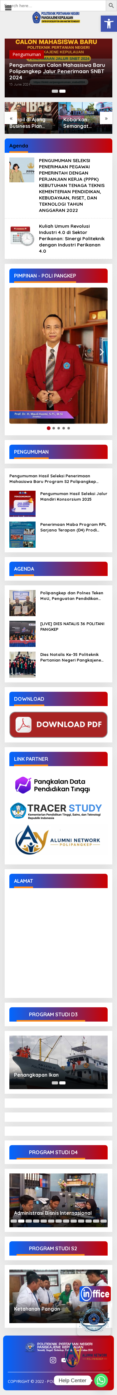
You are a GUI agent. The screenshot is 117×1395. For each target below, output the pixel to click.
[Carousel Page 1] (55, 91)
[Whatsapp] (101, 1380)
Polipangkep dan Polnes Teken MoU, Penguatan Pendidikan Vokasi (71, 595)
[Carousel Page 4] (36, 1221)
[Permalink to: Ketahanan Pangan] (58, 1296)
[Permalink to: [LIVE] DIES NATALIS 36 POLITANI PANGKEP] (22, 633)
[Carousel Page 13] (103, 1221)
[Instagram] (53, 1360)
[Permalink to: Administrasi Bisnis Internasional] (58, 1200)
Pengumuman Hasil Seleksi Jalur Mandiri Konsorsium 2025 (73, 496)
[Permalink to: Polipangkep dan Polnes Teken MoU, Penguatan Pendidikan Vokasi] (22, 602)
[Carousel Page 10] (81, 1221)
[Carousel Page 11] (88, 1221)
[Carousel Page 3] (29, 1221)
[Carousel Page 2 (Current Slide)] (62, 91)
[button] (109, 24)
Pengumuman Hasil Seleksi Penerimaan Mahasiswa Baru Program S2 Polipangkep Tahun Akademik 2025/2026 (52, 478)
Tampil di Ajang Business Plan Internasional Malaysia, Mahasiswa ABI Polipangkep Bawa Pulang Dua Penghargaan (30, 122)
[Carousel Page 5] (44, 1221)
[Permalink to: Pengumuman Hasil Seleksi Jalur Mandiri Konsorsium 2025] (22, 503)
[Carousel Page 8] (66, 1221)
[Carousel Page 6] (51, 1221)
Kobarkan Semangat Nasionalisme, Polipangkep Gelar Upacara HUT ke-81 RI (81, 122)
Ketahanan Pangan (37, 1309)
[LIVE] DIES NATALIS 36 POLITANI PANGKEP (72, 626)
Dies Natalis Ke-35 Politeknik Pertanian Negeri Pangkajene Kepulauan (70, 657)
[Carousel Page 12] (96, 1221)
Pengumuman (26, 54)
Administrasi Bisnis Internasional (53, 1213)
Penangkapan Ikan (36, 1075)
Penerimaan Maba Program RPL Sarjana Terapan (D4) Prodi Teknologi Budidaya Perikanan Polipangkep (73, 527)
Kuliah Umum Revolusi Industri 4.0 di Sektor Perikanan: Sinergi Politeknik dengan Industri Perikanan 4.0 (72, 238)
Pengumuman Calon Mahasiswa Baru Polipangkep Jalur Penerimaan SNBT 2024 (57, 71)
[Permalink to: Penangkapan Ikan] (58, 1062)
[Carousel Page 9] (74, 1221)
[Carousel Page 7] (59, 1221)
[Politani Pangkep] (59, 17)
